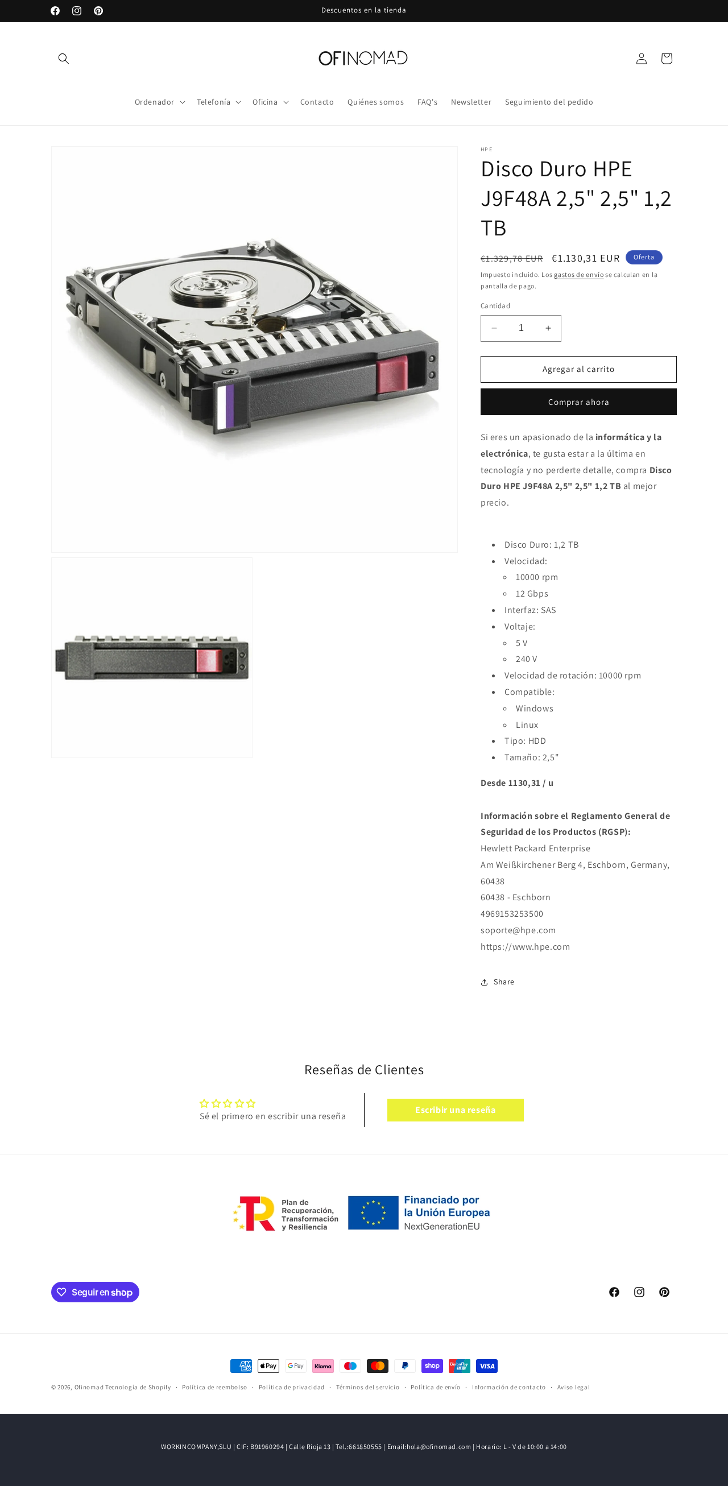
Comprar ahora (579, 401)
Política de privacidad (292, 1387)
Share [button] (504, 981)
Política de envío (436, 1387)
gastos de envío (579, 274)
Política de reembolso (214, 1387)
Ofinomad (89, 1387)
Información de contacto (509, 1387)
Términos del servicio (368, 1387)
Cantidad (495, 306)
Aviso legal (573, 1387)
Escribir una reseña (455, 1109)
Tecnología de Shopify (138, 1387)
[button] (63, 58)
